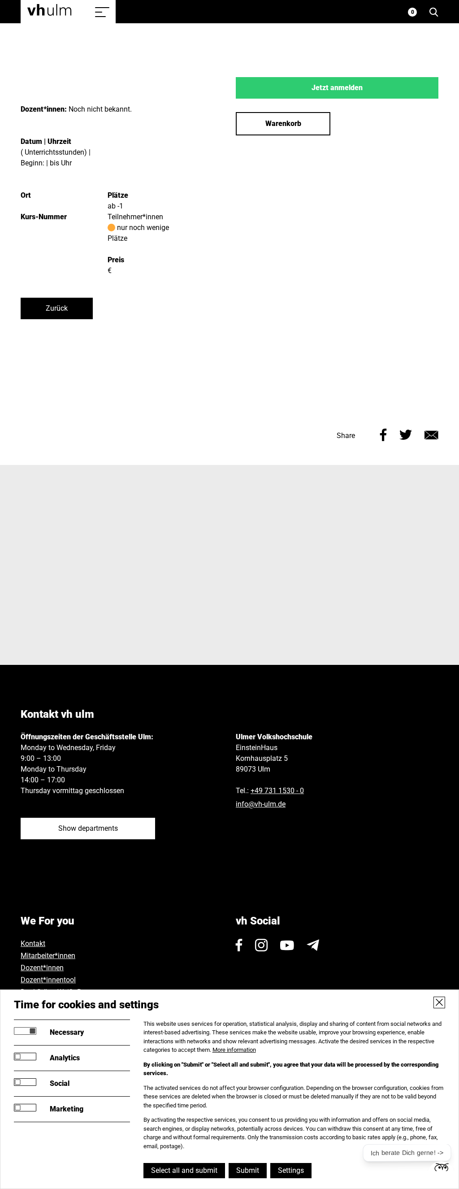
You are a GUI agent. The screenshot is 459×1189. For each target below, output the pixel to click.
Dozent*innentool (48, 980)
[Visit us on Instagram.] (261, 945)
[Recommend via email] (431, 433)
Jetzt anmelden (337, 87)
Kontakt (33, 943)
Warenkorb (283, 123)
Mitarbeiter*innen (48, 955)
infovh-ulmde (261, 804)
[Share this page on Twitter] (405, 433)
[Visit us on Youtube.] (287, 945)
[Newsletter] (313, 945)
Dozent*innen (42, 967)
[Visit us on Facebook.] (239, 945)
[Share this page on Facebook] (383, 433)
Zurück (57, 308)
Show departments (88, 828)
